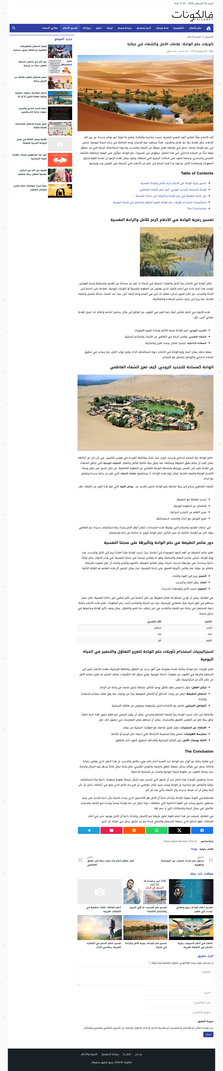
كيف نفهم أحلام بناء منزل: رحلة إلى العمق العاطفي (110, 861)
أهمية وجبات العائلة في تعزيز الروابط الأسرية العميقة (32, 141)
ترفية (110, 28)
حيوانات (87, 28)
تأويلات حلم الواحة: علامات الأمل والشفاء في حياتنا (170, 44)
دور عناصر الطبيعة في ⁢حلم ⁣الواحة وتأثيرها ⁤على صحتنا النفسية (171, 195)
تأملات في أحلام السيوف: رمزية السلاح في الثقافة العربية (195, 945)
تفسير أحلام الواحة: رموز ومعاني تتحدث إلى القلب (194, 909)
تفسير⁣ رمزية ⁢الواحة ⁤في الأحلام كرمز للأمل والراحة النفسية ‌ (173, 183)
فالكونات (127, 1062)
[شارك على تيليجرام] (89, 830)
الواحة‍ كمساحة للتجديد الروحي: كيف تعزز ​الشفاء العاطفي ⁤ (172, 189)
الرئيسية (208, 28)
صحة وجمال (162, 28)
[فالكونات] (111, 15)
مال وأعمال (195, 28)
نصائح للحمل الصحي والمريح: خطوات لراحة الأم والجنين (32, 110)
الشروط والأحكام (89, 1054)
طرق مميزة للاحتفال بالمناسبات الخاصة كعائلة (31, 125)
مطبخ (99, 28)
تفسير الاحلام (70, 28)
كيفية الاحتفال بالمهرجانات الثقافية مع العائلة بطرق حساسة (30, 48)
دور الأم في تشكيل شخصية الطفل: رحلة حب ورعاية (32, 64)
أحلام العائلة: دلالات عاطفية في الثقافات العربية (103, 909)
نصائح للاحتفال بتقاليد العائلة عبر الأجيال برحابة (30, 79)
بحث (14, 28)
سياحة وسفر (125, 28)
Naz (211, 51)
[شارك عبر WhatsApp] (157, 830)
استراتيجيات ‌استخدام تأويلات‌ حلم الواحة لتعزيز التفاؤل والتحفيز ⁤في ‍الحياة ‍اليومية (159, 202)
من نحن (138, 1054)
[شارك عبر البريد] (111, 830)
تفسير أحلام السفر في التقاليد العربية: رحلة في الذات (104, 945)
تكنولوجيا (178, 28)
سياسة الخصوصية (110, 1054)
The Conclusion (196, 208)
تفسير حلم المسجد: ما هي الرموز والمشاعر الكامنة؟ (148, 909)
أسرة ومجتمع (144, 28)
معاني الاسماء (50, 28)
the (193, 849)
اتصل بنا (127, 1054)
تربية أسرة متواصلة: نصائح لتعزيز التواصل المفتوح (30, 188)
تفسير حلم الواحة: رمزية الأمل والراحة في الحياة (146, 945)
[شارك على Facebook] (202, 830)
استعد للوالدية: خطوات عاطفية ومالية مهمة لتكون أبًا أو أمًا (31, 94)
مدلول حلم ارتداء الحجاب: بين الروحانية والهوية (182, 861)
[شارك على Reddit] (134, 830)
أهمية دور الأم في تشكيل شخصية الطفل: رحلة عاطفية (32, 172)
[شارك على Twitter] (179, 830)
